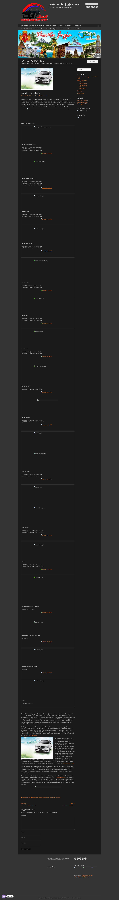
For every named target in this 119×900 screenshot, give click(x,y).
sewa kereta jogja (61, 777)
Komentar (24, 815)
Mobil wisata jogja (82, 100)
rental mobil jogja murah (64, 4)
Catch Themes (78, 897)
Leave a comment (44, 95)
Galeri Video (78, 25)
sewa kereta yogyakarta (55, 797)
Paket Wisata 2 (83, 83)
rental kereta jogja (36, 797)
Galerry (60, 25)
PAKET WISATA (92, 61)
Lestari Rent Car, (85, 876)
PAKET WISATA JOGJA (68, 763)
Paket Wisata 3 (83, 85)
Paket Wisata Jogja (51, 25)
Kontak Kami (68, 25)
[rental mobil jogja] (59, 57)
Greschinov (35, 95)
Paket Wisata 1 (83, 82)
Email (23, 837)
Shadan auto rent (86, 875)
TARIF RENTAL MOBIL (31, 735)
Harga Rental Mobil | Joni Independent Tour (32, 25)
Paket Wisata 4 (83, 87)
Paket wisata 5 (82, 88)
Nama (23, 832)
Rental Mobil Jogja (26, 797)
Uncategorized (81, 104)
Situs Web (23, 843)
